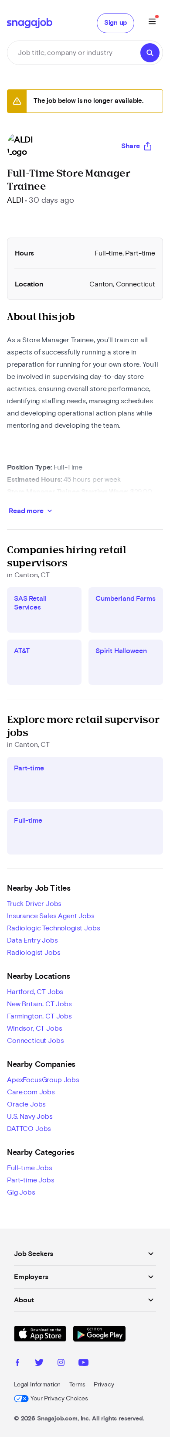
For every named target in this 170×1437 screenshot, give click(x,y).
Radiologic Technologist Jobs (53, 928)
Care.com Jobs (31, 1092)
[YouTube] (83, 1363)
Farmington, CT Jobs (39, 1016)
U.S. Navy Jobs (30, 1116)
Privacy (104, 1385)
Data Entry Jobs (32, 940)
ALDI (15, 200)
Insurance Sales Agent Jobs (51, 916)
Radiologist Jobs (33, 952)
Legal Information (37, 1385)
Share (130, 146)
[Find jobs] (150, 52)
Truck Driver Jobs (34, 903)
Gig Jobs (21, 1192)
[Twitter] (39, 1363)
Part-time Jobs (30, 1180)
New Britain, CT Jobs (39, 1004)
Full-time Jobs (29, 1168)
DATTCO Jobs (29, 1128)
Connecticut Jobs (35, 1040)
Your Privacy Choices (59, 1399)
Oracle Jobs (26, 1104)
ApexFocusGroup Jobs (43, 1079)
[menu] (152, 23)
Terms (77, 1385)
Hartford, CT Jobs (35, 991)
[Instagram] (61, 1363)
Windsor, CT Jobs (34, 1028)
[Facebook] (17, 1363)
